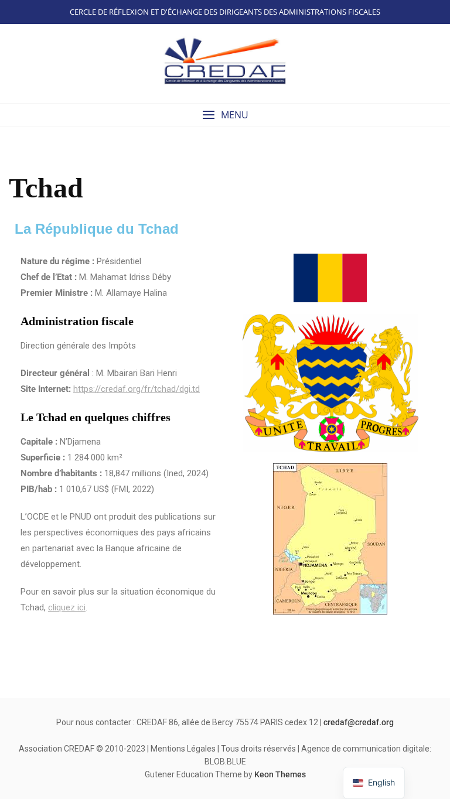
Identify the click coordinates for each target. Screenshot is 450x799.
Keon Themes (280, 774)
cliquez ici (67, 607)
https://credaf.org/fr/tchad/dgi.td (136, 389)
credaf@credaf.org (358, 722)
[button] (225, 115)
